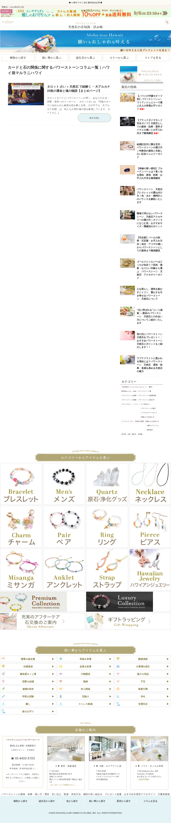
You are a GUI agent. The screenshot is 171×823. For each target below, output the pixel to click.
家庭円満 (143, 688)
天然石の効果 (139, 421)
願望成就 (143, 658)
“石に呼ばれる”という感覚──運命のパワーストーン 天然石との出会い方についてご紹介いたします (149, 316)
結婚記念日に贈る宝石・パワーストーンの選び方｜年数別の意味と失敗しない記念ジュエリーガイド (149, 150)
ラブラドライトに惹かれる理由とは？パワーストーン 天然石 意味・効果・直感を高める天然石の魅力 (149, 364)
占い (131, 421)
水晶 (128, 434)
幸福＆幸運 (85, 658)
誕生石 (134, 434)
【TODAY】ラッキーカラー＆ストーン (134, 387)
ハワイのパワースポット (149, 412)
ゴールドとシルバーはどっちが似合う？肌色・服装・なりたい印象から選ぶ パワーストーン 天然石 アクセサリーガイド (149, 269)
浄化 (143, 696)
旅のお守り (28, 711)
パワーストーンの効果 (128, 395)
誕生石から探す (47, 801)
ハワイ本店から (144, 404)
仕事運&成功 (143, 666)
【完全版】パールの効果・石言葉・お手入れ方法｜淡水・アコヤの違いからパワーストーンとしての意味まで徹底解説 (149, 244)
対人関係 (85, 688)
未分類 (123, 434)
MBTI (150, 387)
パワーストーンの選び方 (146, 400)
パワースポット (126, 404)
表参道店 (150, 430)
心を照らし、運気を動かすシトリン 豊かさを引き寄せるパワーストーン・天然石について (149, 293)
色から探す (72, 801)
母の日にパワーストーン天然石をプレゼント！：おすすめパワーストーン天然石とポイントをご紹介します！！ (149, 340)
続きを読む (95, 117)
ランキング (125, 421)
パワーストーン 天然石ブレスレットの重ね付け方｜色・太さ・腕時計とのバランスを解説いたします (149, 195)
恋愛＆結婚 (28, 681)
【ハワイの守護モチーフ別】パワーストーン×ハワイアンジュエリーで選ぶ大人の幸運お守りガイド (149, 102)
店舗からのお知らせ (147, 417)
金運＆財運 (85, 666)
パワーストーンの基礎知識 (147, 395)
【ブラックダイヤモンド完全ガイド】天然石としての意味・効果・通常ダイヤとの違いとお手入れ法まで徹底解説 (149, 126)
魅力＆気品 (143, 673)
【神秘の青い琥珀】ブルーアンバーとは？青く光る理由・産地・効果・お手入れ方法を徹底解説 (149, 173)
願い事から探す (97, 801)
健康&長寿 (28, 688)
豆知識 (140, 434)
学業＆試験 (28, 696)
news (134, 391)
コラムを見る (150, 801)
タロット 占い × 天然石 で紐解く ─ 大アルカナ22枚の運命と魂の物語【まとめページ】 (78, 88)
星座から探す (124, 801)
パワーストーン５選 (144, 391)
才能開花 (85, 673)
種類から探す (21, 801)
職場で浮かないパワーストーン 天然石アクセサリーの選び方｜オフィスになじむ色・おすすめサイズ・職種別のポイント (149, 219)
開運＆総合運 (28, 658)
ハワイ (135, 404)
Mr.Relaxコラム (126, 391)
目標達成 (28, 666)
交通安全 (143, 703)
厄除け (85, 696)
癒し (28, 703)
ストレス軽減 (85, 703)
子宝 (143, 681)
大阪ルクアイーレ (153, 425)
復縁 (85, 681)
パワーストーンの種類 (128, 400)
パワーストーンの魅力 (148, 408)
